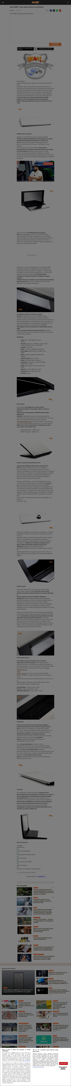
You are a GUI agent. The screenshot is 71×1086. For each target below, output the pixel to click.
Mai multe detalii (26, 1060)
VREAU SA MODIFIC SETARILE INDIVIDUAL (63, 1068)
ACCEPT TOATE (63, 1063)
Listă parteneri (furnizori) (38, 1067)
